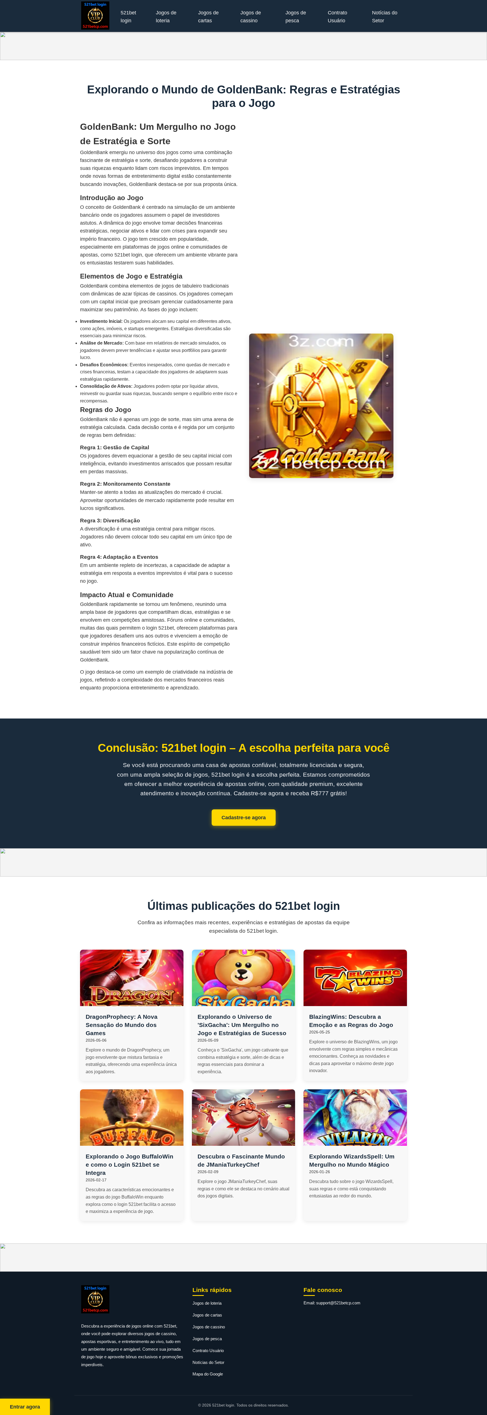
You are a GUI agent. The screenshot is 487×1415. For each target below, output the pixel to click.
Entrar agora (25, 1407)
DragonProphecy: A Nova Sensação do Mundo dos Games (122, 1024)
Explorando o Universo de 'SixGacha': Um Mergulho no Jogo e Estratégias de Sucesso (242, 1024)
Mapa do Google (207, 1374)
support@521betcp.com (338, 1302)
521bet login (128, 16)
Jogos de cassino (250, 16)
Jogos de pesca (295, 16)
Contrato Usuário (337, 16)
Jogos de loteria (166, 16)
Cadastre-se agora (244, 817)
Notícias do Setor (384, 16)
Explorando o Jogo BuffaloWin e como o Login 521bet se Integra (129, 1164)
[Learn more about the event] (243, 46)
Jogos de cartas (208, 16)
